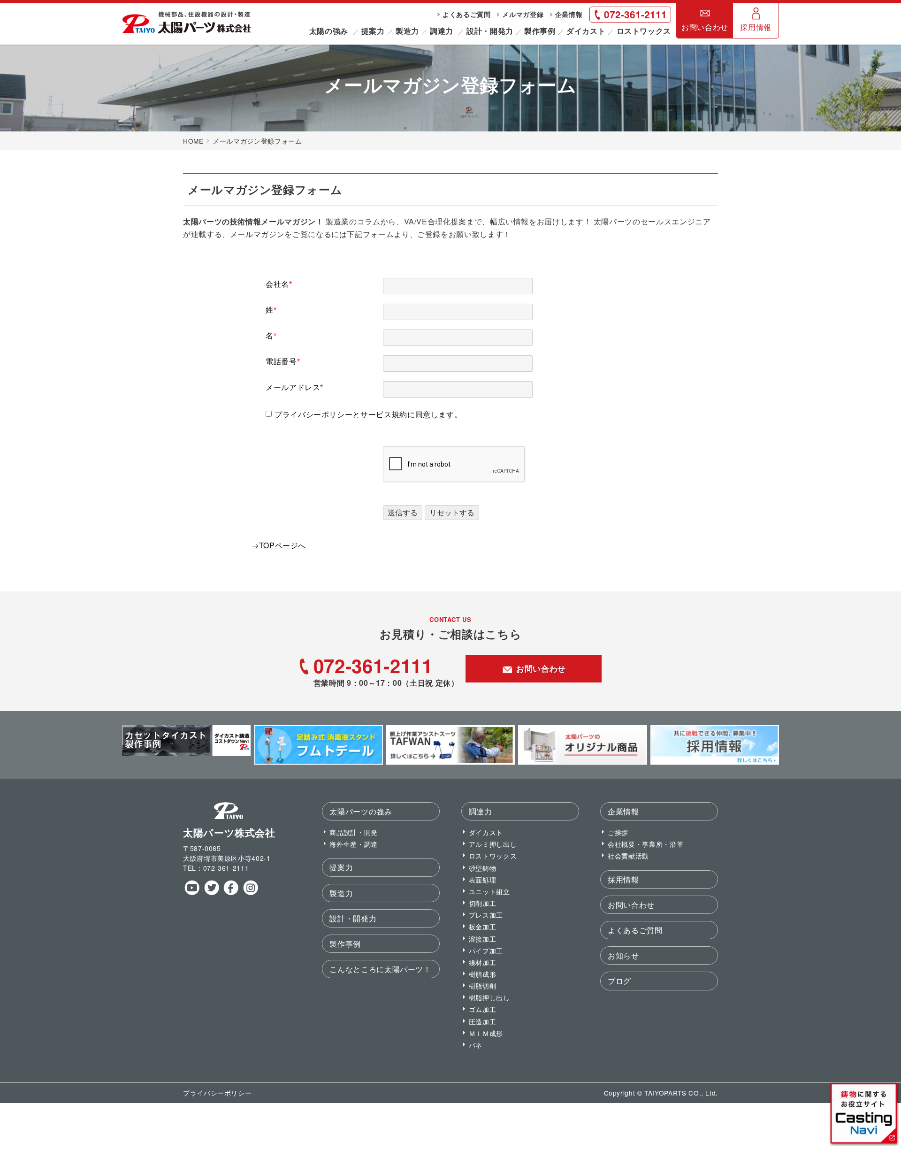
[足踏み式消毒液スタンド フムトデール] (318, 761)
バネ (475, 1045)
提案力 (373, 30)
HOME (193, 141)
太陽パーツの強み (360, 811)
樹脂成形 (482, 974)
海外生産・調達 (353, 844)
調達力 (441, 30)
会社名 (279, 284)
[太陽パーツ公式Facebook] (230, 892)
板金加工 (482, 926)
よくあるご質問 (466, 14)
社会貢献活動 (628, 855)
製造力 (407, 30)
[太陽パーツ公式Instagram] (250, 892)
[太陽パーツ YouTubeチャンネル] (191, 892)
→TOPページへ (278, 545)
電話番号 (283, 362)
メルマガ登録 (522, 14)
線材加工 (482, 962)
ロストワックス (644, 30)
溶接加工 (482, 938)
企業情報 (569, 14)
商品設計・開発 (353, 832)
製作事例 (540, 30)
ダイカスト (585, 30)
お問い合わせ (704, 27)
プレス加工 (486, 915)
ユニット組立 (489, 891)
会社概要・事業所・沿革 (645, 844)
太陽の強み (328, 30)
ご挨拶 (618, 832)
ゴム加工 (482, 1009)
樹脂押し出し (489, 997)
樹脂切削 (482, 985)
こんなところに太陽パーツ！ (380, 969)
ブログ (619, 980)
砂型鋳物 (482, 868)
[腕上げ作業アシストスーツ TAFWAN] (450, 761)
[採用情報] (714, 761)
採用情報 (755, 27)
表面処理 (482, 879)
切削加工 (482, 903)
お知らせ (623, 955)
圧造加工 (482, 1021)
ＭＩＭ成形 (486, 1033)
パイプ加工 (486, 950)
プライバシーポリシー (313, 415)
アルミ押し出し (493, 844)
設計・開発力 (489, 30)
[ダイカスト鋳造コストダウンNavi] (186, 752)
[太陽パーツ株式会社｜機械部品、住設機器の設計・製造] (186, 31)
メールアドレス (294, 387)
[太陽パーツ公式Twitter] (211, 892)
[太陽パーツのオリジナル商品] (582, 761)
